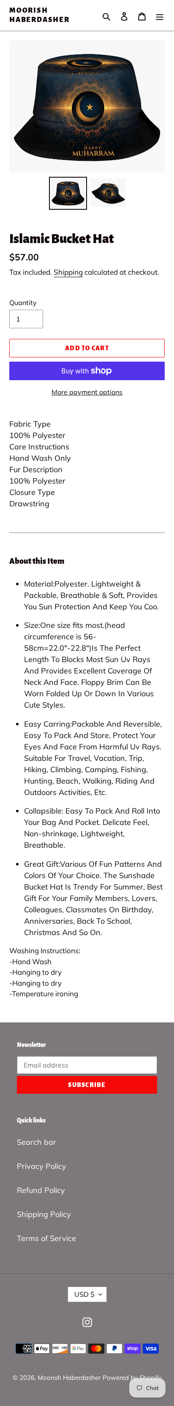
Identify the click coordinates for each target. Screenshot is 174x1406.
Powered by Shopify (132, 1378)
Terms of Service (46, 1238)
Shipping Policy (44, 1214)
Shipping (68, 272)
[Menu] (160, 15)
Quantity (23, 302)
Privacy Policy (41, 1166)
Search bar (36, 1142)
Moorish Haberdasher (39, 15)
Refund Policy (41, 1190)
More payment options (87, 392)
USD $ (84, 1294)
